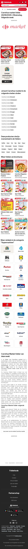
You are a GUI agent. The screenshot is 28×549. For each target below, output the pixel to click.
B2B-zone (14, 500)
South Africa (20, 531)
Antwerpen (9, 100)
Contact (14, 478)
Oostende (9, 127)
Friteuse (21, 146)
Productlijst (14, 486)
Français (3, 529)
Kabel (8, 152)
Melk (15, 149)
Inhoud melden (14, 480)
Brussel (8, 97)
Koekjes (4, 149)
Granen (13, 152)
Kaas (23, 143)
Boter (3, 152)
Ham (8, 143)
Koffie (3, 143)
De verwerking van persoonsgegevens (14, 545)
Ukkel (8, 115)
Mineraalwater (21, 152)
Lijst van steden (14, 483)
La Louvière (9, 121)
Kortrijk (8, 124)
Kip (15, 143)
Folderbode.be (18, 535)
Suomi (20, 527)
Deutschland (10, 527)
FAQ (14, 475)
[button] (22, 2)
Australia (18, 526)
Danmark (16, 527)
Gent (7, 103)
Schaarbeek (9, 109)
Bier (19, 143)
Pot (3, 146)
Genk (7, 130)
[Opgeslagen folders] (19, 2)
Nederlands (4, 531)
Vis (12, 143)
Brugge (8, 112)
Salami (20, 149)
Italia (14, 529)
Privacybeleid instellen (14, 539)
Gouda (15, 146)
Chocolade (8, 146)
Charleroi (9, 106)
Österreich (12, 526)
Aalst (7, 118)
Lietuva (18, 529)
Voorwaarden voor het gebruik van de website (14, 542)
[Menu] (25, 2)
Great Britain (10, 529)
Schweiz (3, 527)
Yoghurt (10, 149)
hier (7, 367)
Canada (23, 526)
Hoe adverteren (14, 497)
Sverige (14, 531)
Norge (9, 531)
